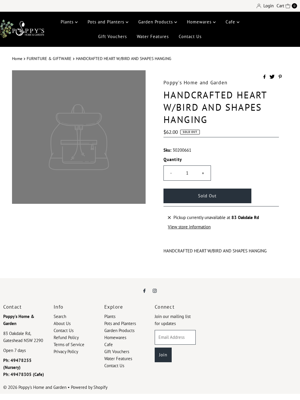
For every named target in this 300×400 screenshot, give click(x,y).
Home (17, 58)
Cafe (231, 22)
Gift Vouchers (112, 36)
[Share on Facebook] (265, 77)
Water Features (153, 36)
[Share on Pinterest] (280, 77)
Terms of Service (69, 344)
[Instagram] (155, 290)
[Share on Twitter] (273, 77)
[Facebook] (144, 290)
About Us (62, 323)
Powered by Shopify (89, 387)
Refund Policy (66, 337)
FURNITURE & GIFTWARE (49, 58)
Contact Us (190, 36)
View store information (189, 227)
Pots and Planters (107, 22)
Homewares (200, 22)
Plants (68, 22)
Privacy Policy (66, 351)
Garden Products (156, 22)
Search (60, 316)
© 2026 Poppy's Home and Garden (35, 387)
